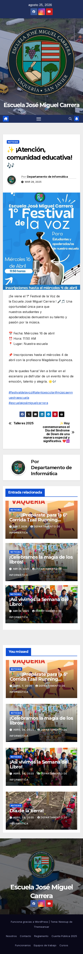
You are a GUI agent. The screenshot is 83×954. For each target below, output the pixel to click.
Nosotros (11, 936)
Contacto (25, 936)
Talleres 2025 (24, 423)
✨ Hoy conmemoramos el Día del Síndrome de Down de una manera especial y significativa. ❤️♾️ (56, 432)
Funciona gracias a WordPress (30, 921)
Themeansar (41, 926)
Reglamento (41, 936)
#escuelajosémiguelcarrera (28, 403)
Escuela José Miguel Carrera (41, 105)
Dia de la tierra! (27, 810)
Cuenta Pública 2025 (64, 936)
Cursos (63, 945)
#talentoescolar (43, 392)
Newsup (64, 921)
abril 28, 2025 (24, 729)
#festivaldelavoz (20, 392)
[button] (70, 119)
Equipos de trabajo (45, 945)
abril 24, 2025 (24, 817)
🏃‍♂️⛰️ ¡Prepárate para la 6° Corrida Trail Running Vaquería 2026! (38, 519)
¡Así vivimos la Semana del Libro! (38, 602)
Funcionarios (23, 945)
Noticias (13, 142)
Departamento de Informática (47, 176)
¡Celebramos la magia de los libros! (41, 559)
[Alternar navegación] (39, 119)
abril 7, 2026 (23, 685)
